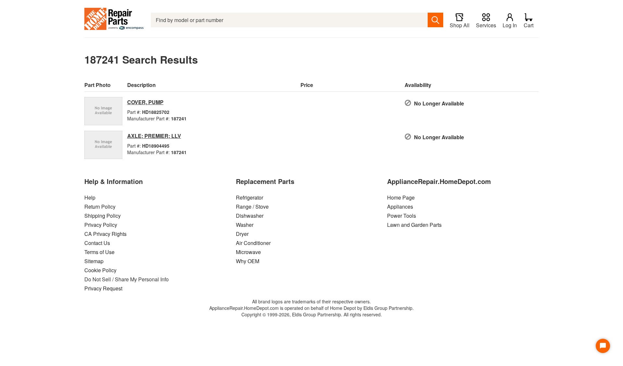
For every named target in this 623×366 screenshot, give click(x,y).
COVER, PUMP (145, 102)
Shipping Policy (102, 215)
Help (89, 197)
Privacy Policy (100, 224)
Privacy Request (103, 288)
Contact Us (97, 243)
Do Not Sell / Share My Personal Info (126, 279)
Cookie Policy (100, 270)
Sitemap (94, 261)
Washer (244, 224)
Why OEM (247, 261)
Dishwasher (249, 215)
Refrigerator (249, 197)
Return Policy (100, 206)
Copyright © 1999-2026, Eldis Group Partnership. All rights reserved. (311, 314)
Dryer (242, 234)
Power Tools (401, 215)
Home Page (401, 197)
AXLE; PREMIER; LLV (154, 136)
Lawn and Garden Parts (414, 224)
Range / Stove (252, 206)
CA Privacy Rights (105, 234)
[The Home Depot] (114, 20)
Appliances (400, 206)
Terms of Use (99, 252)
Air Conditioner (253, 243)
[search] (435, 20)
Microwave (248, 252)
